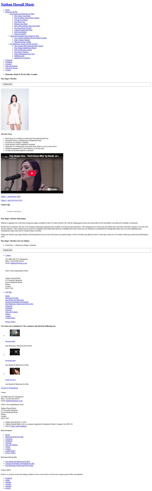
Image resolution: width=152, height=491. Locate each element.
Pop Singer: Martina (21, 52)
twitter (7, 480)
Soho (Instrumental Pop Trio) (24, 54)
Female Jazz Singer (21, 20)
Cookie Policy (10, 318)
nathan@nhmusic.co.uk (18, 263)
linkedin (8, 482)
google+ (8, 488)
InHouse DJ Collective (22, 58)
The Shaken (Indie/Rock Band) (25, 48)
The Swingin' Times (10, 360)
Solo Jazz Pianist (20, 34)
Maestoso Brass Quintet (22, 42)
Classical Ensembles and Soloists (16, 302)
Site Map (8, 292)
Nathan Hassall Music (17, 4)
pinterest (8, 486)
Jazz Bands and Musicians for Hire (22, 14)
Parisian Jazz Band (20, 24)
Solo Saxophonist (20, 32)
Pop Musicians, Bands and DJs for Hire (24, 44)
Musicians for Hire (11, 298)
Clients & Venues (11, 68)
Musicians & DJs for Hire (14, 437)
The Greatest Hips (10, 341)
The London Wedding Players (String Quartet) (30, 38)
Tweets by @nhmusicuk (9, 388)
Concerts (8, 64)
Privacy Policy (10, 322)
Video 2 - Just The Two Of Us (11, 200)
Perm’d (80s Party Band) (23, 50)
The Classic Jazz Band (22, 16)
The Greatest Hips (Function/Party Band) (28, 46)
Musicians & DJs (11, 12)
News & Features (11, 66)
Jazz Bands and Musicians (14, 300)
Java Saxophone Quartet (22, 28)
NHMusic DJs (19, 56)
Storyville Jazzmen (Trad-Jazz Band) (27, 26)
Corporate (8, 60)
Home (7, 10)
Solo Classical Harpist (22, 40)
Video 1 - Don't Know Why (11, 196)
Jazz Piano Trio (19, 22)
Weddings (8, 62)
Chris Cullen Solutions (19, 426)
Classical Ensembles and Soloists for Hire (24, 36)
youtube (8, 484)
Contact (8, 70)
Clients (7, 314)
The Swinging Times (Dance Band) (26, 18)
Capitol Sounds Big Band (23, 30)
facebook (8, 478)
